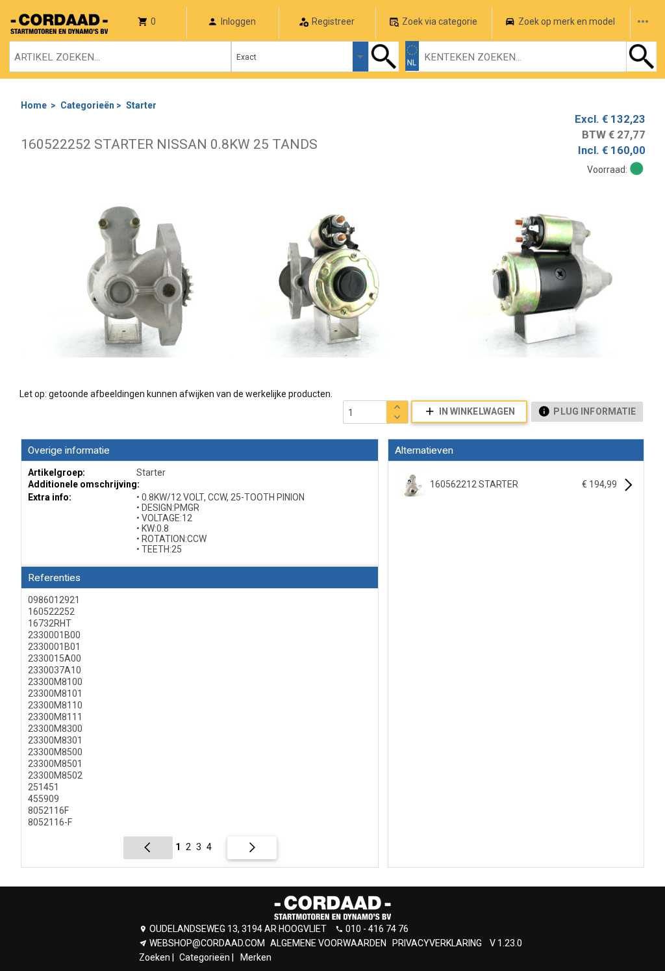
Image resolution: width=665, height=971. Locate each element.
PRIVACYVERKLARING (437, 943)
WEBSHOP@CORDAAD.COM (207, 943)
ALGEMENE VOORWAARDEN (328, 943)
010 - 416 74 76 (376, 929)
